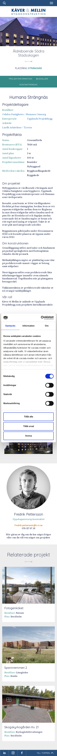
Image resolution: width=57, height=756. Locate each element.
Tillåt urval (28, 426)
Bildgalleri (42, 78)
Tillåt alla (28, 416)
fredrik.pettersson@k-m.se (28, 525)
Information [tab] (28, 325)
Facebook (22, 753)
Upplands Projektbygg (39, 118)
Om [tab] (47, 325)
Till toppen (43, 753)
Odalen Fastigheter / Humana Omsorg (24, 114)
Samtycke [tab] (10, 325)
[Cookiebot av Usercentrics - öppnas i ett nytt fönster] (41, 318)
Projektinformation (20, 78)
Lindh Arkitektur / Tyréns (17, 127)
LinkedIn (4, 753)
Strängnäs (35, 68)
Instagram (13, 753)
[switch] (49, 385)
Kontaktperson (28, 84)
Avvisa (28, 435)
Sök (4, 3)
